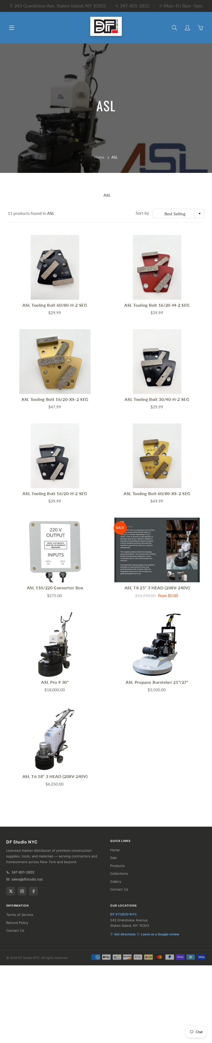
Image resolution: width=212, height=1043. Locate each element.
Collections (119, 873)
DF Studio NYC (29, 958)
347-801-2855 (134, 6)
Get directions (125, 934)
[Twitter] (10, 891)
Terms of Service (19, 915)
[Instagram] (22, 891)
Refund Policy (17, 923)
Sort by (142, 212)
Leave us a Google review (160, 934)
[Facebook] (33, 891)
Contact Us (119, 889)
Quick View (55, 267)
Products (117, 866)
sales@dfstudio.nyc (27, 879)
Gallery (115, 881)
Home (99, 157)
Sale (113, 858)
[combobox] (178, 213)
